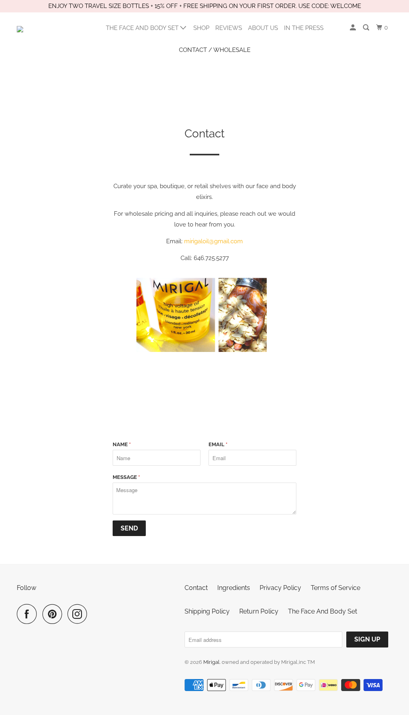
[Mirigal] (49, 35)
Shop (201, 28)
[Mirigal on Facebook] (29, 614)
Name (122, 444)
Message (126, 477)
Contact (196, 588)
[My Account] (353, 27)
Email (217, 444)
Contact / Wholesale (214, 50)
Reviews (228, 28)
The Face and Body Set (143, 28)
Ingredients (233, 588)
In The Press (304, 28)
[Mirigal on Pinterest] (54, 614)
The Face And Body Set (322, 611)
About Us (263, 28)
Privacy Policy (280, 588)
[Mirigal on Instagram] (79, 614)
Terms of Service (335, 588)
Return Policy (258, 611)
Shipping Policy (207, 611)
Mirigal (211, 662)
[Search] (366, 27)
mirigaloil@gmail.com (213, 241)
